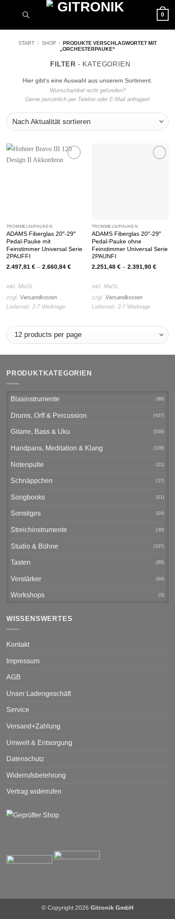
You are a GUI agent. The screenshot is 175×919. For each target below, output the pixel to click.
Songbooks (28, 497)
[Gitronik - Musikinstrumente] (87, 15)
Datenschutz (25, 758)
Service (17, 709)
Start (26, 43)
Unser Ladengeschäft (38, 693)
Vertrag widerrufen (34, 791)
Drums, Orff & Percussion (49, 415)
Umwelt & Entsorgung (39, 742)
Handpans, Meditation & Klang (57, 448)
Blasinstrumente (35, 399)
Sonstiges (26, 513)
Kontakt (17, 644)
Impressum (23, 661)
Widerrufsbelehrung (36, 775)
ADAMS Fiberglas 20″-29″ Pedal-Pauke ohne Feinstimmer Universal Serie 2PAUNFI (130, 245)
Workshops (28, 595)
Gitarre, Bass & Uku (40, 431)
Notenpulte (27, 464)
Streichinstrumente (39, 529)
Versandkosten (38, 297)
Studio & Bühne (34, 546)
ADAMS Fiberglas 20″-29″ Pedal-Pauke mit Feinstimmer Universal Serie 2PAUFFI (44, 245)
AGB (13, 677)
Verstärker (26, 578)
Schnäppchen (32, 480)
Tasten (21, 562)
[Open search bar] (26, 15)
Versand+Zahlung (33, 726)
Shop (49, 43)
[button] (11, 14)
